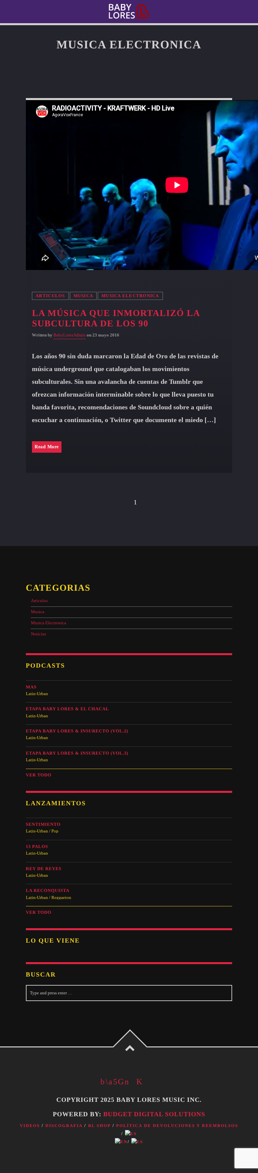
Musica (83, 296)
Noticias (38, 634)
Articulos (50, 296)
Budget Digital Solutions (154, 1114)
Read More (47, 446)
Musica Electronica (130, 296)
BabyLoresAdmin (69, 335)
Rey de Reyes (43, 868)
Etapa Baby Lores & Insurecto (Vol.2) (77, 730)
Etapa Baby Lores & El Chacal (67, 708)
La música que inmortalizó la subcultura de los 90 (116, 318)
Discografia (64, 1125)
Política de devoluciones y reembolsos (177, 1125)
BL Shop (99, 1125)
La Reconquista (48, 890)
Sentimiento (43, 824)
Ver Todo (38, 774)
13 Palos (37, 846)
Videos (30, 1125)
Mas (31, 686)
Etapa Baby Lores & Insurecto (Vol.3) (77, 753)
